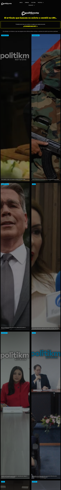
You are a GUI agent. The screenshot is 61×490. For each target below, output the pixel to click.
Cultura (33, 2)
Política (40, 2)
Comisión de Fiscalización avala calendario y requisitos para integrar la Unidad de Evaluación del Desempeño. (14, 476)
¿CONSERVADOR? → (30, 26)
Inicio (21, 2)
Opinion (27, 2)
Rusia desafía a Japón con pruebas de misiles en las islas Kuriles (13, 179)
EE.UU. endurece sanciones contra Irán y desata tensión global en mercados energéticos (13, 328)
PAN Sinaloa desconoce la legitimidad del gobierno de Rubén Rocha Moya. (45, 328)
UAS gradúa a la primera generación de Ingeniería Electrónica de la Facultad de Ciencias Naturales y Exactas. (44, 476)
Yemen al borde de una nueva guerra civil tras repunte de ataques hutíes (45, 179)
